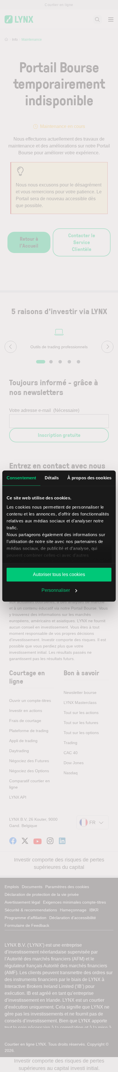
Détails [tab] (52, 477)
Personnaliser (56, 590)
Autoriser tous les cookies (59, 574)
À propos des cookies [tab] (89, 477)
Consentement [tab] (21, 477)
